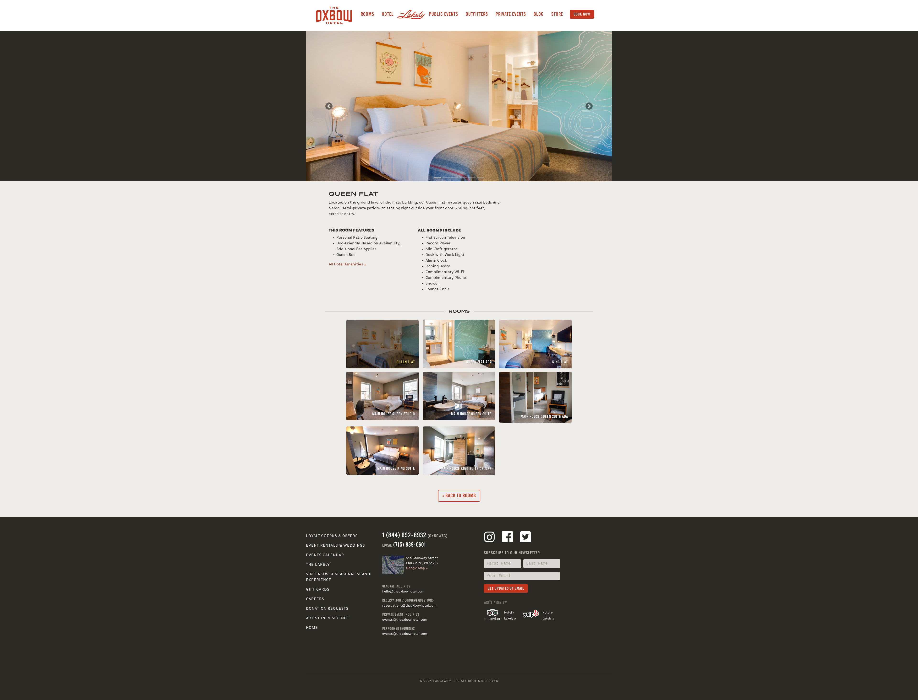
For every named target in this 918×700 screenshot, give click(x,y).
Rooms (367, 14)
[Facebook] (507, 537)
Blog (539, 14)
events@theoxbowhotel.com (404, 619)
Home (312, 628)
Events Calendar (325, 555)
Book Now (582, 14)
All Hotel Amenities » (347, 264)
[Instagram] (489, 537)
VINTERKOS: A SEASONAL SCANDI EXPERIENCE (339, 577)
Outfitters (477, 14)
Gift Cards (317, 590)
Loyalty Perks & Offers (332, 536)
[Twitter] (525, 537)
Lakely (411, 14)
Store (557, 14)
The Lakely (318, 565)
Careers (315, 599)
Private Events (511, 14)
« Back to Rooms (459, 495)
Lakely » (510, 618)
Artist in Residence (327, 618)
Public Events (443, 14)
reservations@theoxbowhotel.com (409, 605)
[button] (329, 106)
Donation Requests (327, 609)
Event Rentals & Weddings (335, 546)
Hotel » (509, 612)
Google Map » (417, 568)
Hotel (387, 14)
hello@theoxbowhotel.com (403, 591)
